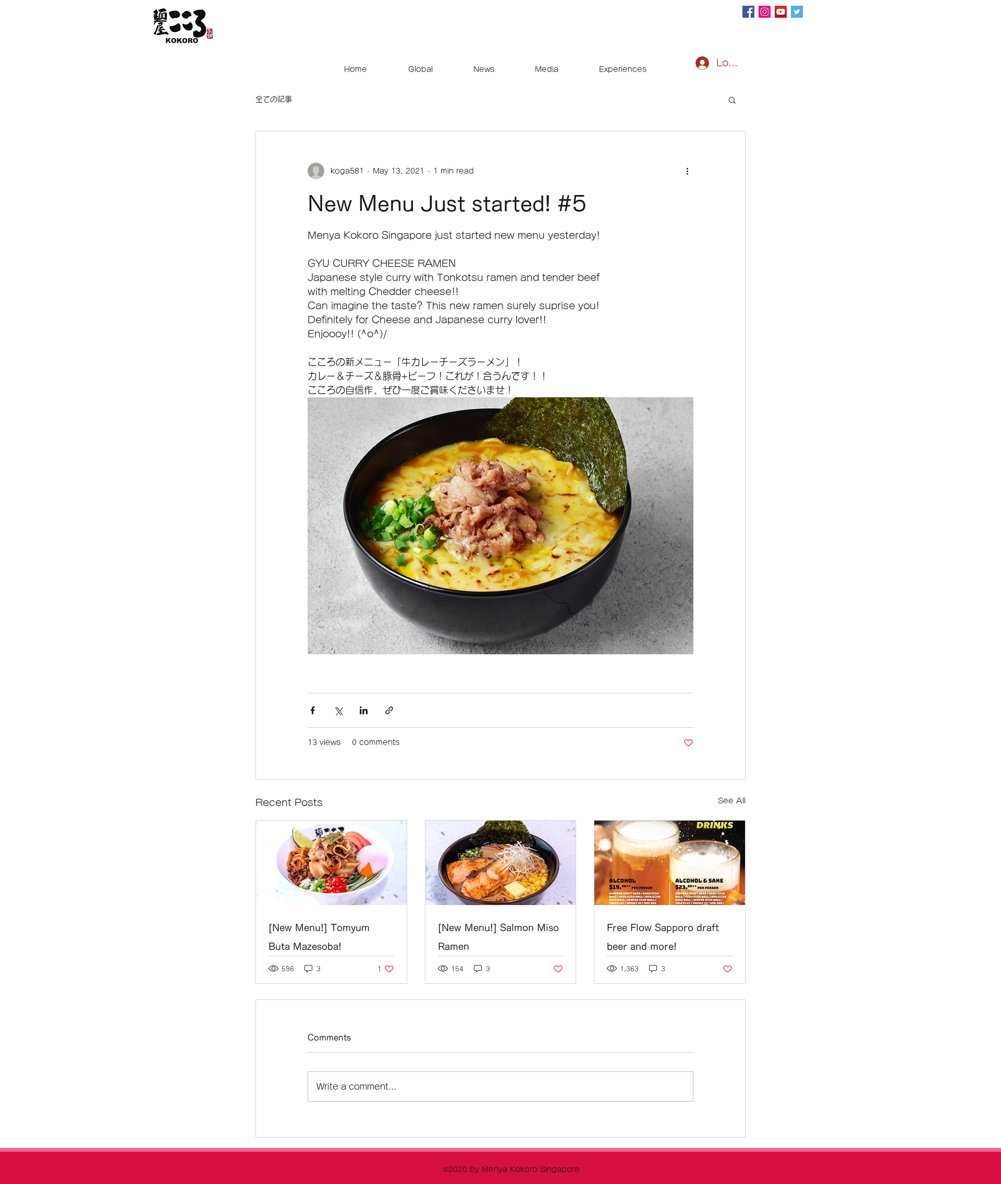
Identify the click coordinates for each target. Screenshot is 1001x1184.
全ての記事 (273, 99)
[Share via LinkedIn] (364, 710)
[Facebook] (748, 12)
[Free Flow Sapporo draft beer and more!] (669, 863)
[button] (732, 99)
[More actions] (687, 171)
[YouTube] (781, 12)
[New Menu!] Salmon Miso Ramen (498, 937)
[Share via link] (389, 710)
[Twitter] (797, 12)
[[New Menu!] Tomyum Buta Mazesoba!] (331, 863)
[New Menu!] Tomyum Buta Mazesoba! (319, 937)
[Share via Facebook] (313, 710)
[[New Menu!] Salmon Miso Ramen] (500, 863)
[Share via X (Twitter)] (338, 710)
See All (732, 800)
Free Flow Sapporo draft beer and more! (663, 937)
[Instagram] (765, 12)
